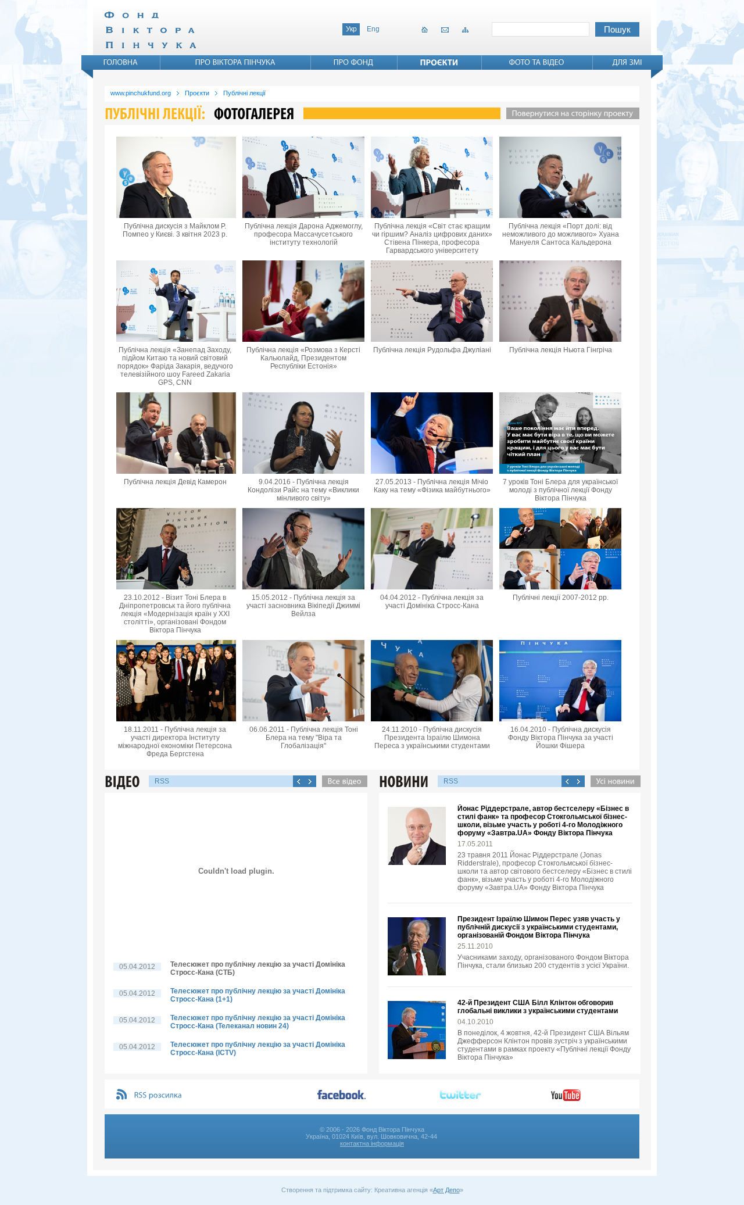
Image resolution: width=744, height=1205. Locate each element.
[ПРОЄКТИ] (439, 62)
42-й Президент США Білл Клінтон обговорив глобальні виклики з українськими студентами (537, 1007)
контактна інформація (372, 1143)
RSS (162, 781)
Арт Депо (446, 1189)
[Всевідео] (341, 781)
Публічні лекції (244, 93)
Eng (373, 29)
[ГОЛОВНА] (120, 62)
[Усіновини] (613, 781)
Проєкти (197, 93)
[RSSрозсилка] (158, 1095)
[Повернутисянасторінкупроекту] (569, 113)
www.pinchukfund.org (140, 93)
